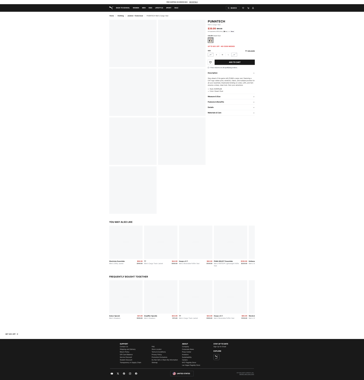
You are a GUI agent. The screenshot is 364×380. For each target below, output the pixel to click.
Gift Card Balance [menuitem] (126, 354)
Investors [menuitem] (185, 354)
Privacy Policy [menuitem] (157, 354)
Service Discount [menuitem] (126, 357)
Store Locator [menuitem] (157, 349)
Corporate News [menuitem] (188, 349)
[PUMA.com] (110, 8)
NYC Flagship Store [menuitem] (189, 362)
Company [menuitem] (185, 347)
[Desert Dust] (210, 40)
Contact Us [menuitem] (124, 347)
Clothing (121, 16)
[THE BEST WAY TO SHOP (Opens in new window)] (216, 357)
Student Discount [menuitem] (126, 360)
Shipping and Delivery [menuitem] (128, 349)
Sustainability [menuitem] (187, 357)
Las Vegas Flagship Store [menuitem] (191, 365)
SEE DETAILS (193, 2)
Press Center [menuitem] (186, 352)
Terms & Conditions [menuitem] (159, 352)
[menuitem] (123, 8)
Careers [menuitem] (185, 360)
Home (111, 16)
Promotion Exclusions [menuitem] (159, 357)
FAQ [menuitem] (153, 347)
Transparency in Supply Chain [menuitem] (130, 362)
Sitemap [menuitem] (155, 362)
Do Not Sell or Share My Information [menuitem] (165, 360)
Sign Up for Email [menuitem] (219, 347)
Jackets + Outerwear (135, 16)
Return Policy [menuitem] (124, 352)
